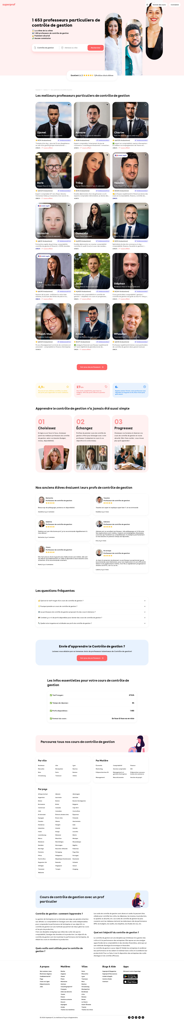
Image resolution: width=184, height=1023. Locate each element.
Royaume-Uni (42, 862)
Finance (132, 765)
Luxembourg (42, 835)
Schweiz (75, 862)
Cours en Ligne (45, 981)
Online (75, 775)
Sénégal (41, 865)
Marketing (99, 769)
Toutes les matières (68, 1009)
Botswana (41, 804)
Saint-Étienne (86, 1004)
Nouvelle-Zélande (61, 848)
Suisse (75, 865)
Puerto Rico (42, 859)
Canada (58, 807)
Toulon (84, 1007)
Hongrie (57, 825)
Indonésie (41, 828)
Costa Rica (76, 811)
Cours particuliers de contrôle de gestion (61, 89)
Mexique (75, 838)
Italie (40, 831)
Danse (63, 997)
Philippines (58, 855)
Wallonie (41, 872)
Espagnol (64, 1004)
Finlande (75, 818)
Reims (84, 999)
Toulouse (58, 775)
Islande (75, 828)
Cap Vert (76, 807)
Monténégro (59, 842)
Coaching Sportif (66, 986)
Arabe (63, 1007)
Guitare (63, 984)
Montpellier (59, 769)
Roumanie (76, 859)
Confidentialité (45, 976)
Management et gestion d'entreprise (120, 773)
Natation (64, 981)
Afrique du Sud (42, 794)
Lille (56, 765)
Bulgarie (75, 804)
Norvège (41, 848)
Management (100, 777)
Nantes (75, 769)
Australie (58, 797)
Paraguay (58, 852)
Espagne (41, 818)
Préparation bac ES (102, 772)
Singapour (58, 865)
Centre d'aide (107, 979)
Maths (63, 971)
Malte (75, 835)
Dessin (63, 1002)
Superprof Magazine (109, 971)
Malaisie (58, 835)
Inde (74, 825)
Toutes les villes (87, 1009)
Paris (57, 772)
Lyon (74, 765)
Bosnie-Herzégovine (79, 801)
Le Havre (85, 1002)
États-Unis (59, 818)
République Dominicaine (63, 859)
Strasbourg (42, 775)
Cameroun (41, 807)
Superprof (38, 89)
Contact (105, 981)
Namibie (41, 845)
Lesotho (75, 831)
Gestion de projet (136, 777)
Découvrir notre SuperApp (132, 971)
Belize (40, 801)
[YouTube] (143, 1017)
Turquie (57, 869)
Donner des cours (159, 5)
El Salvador (42, 814)
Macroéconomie (118, 777)
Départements (45, 984)
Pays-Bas (76, 852)
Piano (62, 979)
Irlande (57, 828)
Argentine (41, 797)
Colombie (58, 811)
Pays (41, 979)
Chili (39, 811)
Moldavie (41, 842)
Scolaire (46, 89)
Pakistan (76, 848)
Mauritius (58, 838)
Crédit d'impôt (107, 976)
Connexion (175, 5)
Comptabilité (117, 765)
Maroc (40, 838)
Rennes (75, 772)
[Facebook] (129, 1017)
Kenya (57, 831)
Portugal (75, 855)
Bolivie (57, 801)
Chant (63, 976)
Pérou (40, 855)
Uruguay (75, 869)
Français (64, 989)
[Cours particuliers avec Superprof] (9, 4)
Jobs (41, 986)
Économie (99, 765)
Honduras (41, 825)
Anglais (63, 974)
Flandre (40, 821)
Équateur (76, 814)
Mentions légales (46, 974)
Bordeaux (41, 765)
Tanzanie (41, 869)
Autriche (75, 797)
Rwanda (58, 862)
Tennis (63, 994)
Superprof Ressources (109, 974)
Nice (39, 772)
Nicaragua (58, 845)
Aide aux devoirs (66, 992)
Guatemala (76, 821)
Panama (41, 852)
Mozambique (77, 842)
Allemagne (76, 794)
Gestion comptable (119, 769)
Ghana (57, 821)
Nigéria (75, 845)
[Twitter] (132, 1017)
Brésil (57, 804)
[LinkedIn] (139, 1017)
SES (131, 769)
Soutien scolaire (66, 999)
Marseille (41, 769)
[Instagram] (136, 1017)
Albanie (57, 794)
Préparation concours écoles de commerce (137, 773)
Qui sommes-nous (46, 971)
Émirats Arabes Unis (62, 814)
